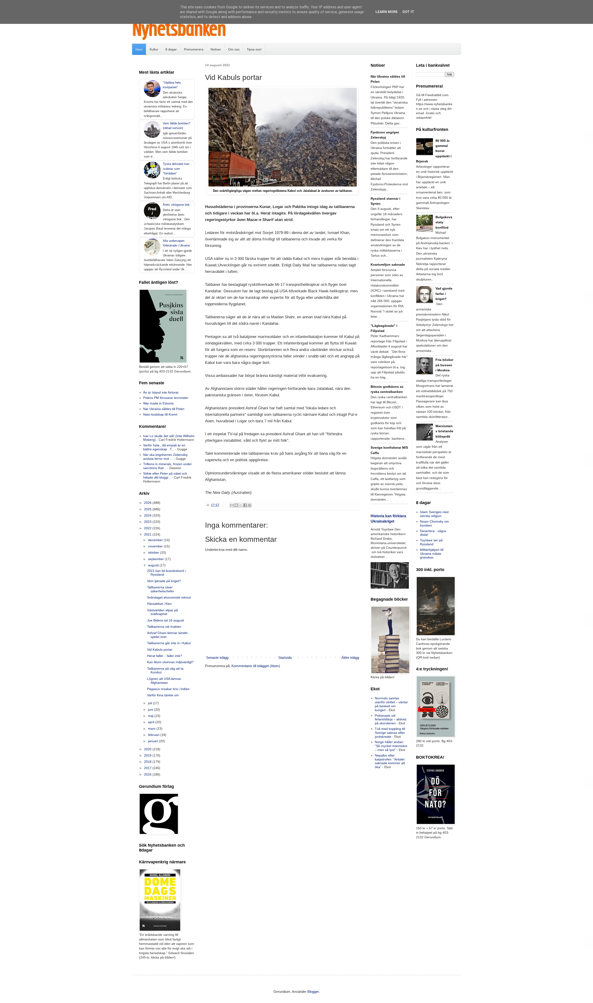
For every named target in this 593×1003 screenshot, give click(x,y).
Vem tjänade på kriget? (164, 581)
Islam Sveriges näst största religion (434, 514)
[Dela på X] (240, 505)
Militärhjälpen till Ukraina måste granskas (431, 553)
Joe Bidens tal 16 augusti (165, 620)
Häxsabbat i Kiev (159, 604)
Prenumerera (193, 49)
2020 (148, 749)
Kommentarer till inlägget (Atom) (255, 666)
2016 (148, 774)
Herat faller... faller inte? (164, 656)
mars (152, 728)
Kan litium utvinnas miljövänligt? (170, 662)
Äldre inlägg (350, 657)
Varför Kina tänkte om (163, 695)
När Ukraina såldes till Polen (163, 409)
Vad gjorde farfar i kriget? (443, 294)
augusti (154, 565)
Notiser (216, 49)
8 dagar (171, 49)
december (156, 540)
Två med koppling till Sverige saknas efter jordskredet (390, 732)
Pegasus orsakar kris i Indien (168, 689)
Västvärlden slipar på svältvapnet (162, 612)
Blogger (313, 992)
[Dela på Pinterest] (249, 505)
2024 (148, 515)
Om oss (234, 49)
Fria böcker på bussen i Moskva (444, 365)
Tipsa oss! (254, 49)
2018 (148, 761)
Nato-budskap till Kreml (160, 414)
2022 (148, 528)
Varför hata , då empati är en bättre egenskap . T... (164, 447)
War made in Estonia (158, 403)
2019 (148, 755)
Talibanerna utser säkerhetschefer (160, 589)
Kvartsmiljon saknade (388, 264)
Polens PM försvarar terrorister (165, 398)
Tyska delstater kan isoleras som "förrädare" (176, 168)
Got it (408, 12)
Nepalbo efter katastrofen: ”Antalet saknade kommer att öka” (390, 761)
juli (150, 703)
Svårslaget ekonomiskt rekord (169, 597)
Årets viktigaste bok (176, 204)
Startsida (285, 657)
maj (151, 716)
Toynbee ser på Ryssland (431, 542)
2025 (148, 509)
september (156, 559)
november (156, 546)
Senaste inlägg (217, 657)
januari (153, 741)
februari (154, 735)
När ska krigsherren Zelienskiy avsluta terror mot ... (165, 456)
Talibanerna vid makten (164, 626)
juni (151, 709)
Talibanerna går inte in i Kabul (169, 643)
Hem (139, 49)
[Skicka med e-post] (232, 505)
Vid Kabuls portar (159, 649)
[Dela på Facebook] (245, 505)
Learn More (386, 12)
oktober (154, 552)
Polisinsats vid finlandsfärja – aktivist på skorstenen (390, 719)
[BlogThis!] (236, 505)
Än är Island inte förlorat (160, 392)
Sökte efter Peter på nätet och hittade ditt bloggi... (165, 475)
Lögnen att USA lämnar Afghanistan (164, 680)
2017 (148, 768)
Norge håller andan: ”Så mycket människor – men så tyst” (391, 746)
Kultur (154, 49)
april (151, 722)
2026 (148, 503)
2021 (148, 534)
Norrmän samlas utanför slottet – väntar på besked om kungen (391, 704)
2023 (148, 522)
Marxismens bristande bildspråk (444, 431)
